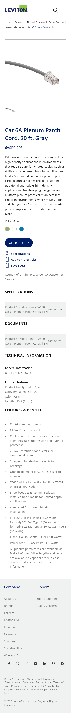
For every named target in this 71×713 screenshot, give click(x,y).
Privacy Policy (18, 686)
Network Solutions (36, 22)
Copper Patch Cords (15, 26)
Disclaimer (34, 686)
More (8, 214)
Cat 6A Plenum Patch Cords (41, 26)
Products (19, 22)
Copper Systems (56, 22)
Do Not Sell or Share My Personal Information (29, 678)
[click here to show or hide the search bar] (55, 10)
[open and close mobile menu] (64, 10)
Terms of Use (43, 682)
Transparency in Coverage (19, 682)
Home (8, 22)
